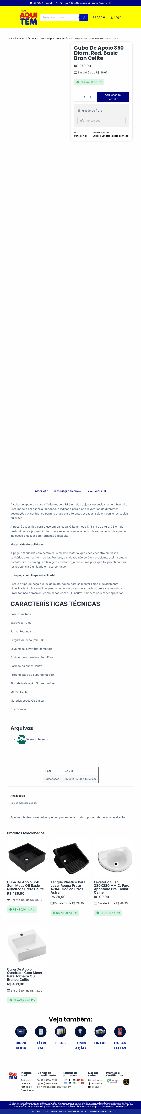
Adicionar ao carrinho (113, 97)
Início (11, 38)
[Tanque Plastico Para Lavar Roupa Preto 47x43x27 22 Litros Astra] (71, 858)
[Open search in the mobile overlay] (64, 17)
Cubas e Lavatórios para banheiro (47, 38)
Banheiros (22, 38)
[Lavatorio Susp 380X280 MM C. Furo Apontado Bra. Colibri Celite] (114, 858)
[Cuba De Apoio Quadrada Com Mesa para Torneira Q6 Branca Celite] (27, 946)
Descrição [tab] (41, 491)
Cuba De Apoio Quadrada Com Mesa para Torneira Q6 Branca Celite (24, 974)
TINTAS (100, 1043)
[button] (131, 1104)
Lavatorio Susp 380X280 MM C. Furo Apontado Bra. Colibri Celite (111, 887)
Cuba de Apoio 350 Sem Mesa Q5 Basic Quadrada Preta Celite (25, 885)
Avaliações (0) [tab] (97, 491)
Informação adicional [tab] (68, 491)
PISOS (60, 1043)
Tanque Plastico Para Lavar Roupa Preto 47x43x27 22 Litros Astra (68, 887)
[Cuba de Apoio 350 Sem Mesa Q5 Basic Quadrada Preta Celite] (27, 858)
